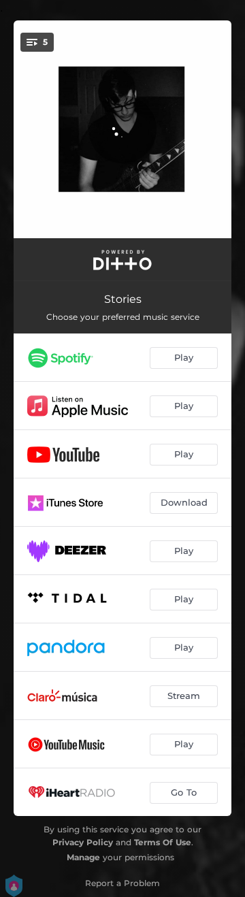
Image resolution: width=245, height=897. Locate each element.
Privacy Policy (82, 842)
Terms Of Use (162, 842)
